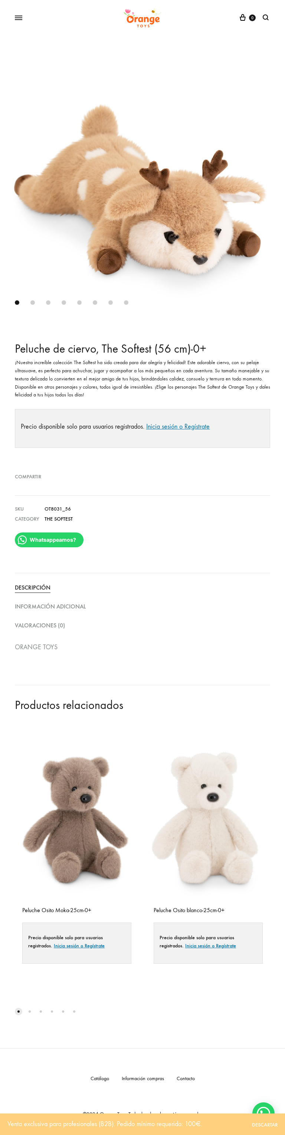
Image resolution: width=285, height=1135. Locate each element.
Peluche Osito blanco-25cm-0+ (189, 910)
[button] (18, 1011)
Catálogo (100, 1078)
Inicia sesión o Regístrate (178, 426)
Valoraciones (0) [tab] (40, 625)
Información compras (143, 1078)
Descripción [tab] (32, 587)
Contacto (186, 1078)
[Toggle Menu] (18, 18)
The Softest (59, 519)
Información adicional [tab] (50, 606)
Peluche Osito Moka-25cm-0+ (56, 910)
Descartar (265, 1125)
